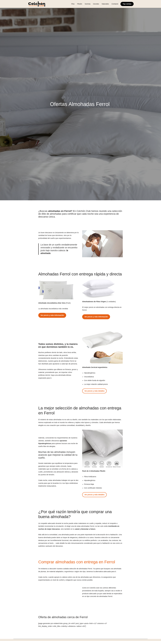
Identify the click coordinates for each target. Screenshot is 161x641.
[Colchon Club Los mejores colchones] (36, 4)
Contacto (115, 4)
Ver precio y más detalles (94, 391)
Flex (73, 4)
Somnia (87, 4)
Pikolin (79, 4)
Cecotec (96, 4)
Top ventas (127, 4)
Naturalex (105, 4)
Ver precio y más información (52, 315)
